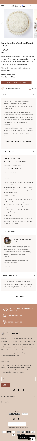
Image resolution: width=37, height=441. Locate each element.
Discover (7, 266)
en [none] (33, 439)
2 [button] (11, 35)
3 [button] (13, 35)
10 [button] (27, 35)
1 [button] (9, 35)
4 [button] (15, 35)
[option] (19, 2)
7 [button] (21, 35)
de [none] (29, 439)
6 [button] (19, 35)
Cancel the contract (17, 424)
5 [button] (17, 35)
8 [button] (23, 35)
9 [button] (25, 35)
